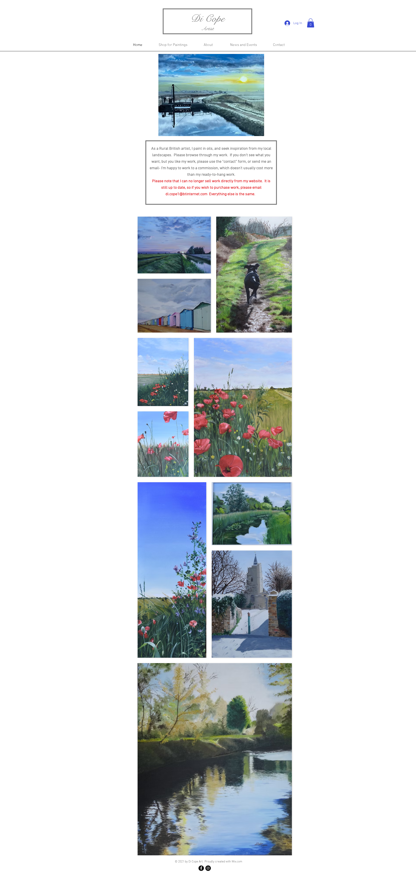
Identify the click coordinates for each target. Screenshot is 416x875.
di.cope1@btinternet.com (186, 194)
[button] (310, 23)
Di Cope (207, 18)
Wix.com (237, 862)
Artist (207, 28)
